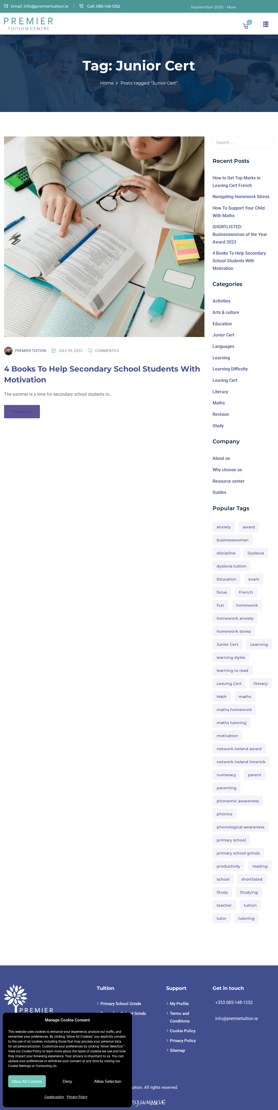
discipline (226, 553)
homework (247, 605)
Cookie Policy (32, 1051)
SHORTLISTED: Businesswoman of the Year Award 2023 (240, 234)
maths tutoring (232, 722)
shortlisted (252, 879)
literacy (261, 683)
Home (107, 83)
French (246, 592)
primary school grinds (238, 853)
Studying (249, 892)
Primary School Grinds (120, 1003)
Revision (221, 414)
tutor (221, 918)
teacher (224, 905)
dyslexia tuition (232, 566)
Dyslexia (256, 553)
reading (260, 866)
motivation (227, 735)
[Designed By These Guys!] (139, 1102)
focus (222, 592)
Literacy (220, 391)
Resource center (229, 481)
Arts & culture (226, 312)
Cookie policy (54, 1097)
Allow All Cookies (27, 1081)
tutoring (246, 918)
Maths (219, 403)
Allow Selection (107, 1081)
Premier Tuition (30, 350)
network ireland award (239, 748)
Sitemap (177, 1050)
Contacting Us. (46, 1066)
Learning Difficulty (230, 369)
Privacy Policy (77, 1097)
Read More (22, 411)
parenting (226, 787)
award (249, 527)
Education (222, 323)
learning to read (232, 670)
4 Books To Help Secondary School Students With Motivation (239, 261)
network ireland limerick (241, 761)
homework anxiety (235, 618)
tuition (250, 905)
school (223, 879)
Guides (219, 492)
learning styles (231, 657)
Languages (223, 346)
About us (221, 458)
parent (254, 774)
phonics (224, 814)
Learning (221, 357)
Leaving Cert (225, 380)
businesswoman (233, 540)
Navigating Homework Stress (241, 196)
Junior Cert (223, 335)
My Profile (179, 1003)
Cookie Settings (19, 1066)
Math (222, 696)
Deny (67, 1081)
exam (253, 579)
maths (245, 696)
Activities (221, 301)
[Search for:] (243, 142)
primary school (231, 840)
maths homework (234, 709)
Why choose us (227, 469)
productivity (228, 866)
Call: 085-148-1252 (103, 6)
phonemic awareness (238, 801)
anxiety (224, 527)
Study (218, 425)
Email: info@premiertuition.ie (39, 6)
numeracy (226, 774)
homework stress (234, 631)
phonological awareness (240, 827)
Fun (220, 605)
